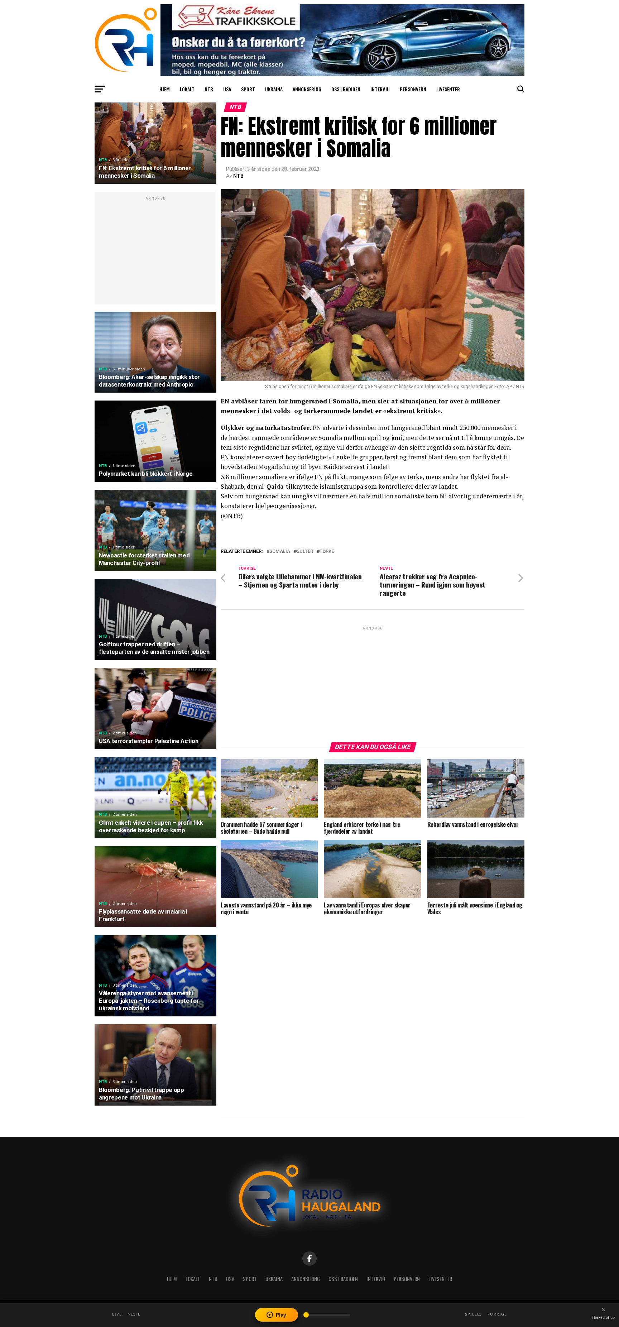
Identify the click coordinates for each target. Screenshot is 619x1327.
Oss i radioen (345, 89)
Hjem (164, 89)
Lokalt (187, 89)
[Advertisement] (155, 252)
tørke (327, 551)
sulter (305, 551)
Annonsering (307, 89)
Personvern (413, 89)
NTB (209, 89)
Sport (248, 89)
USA (227, 89)
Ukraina (274, 89)
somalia (279, 551)
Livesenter (448, 89)
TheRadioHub (603, 1317)
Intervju (380, 89)
